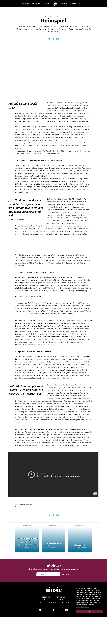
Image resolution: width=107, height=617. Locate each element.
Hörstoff (46, 3)
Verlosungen (60, 597)
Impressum (52, 603)
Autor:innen (25, 3)
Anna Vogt (50, 16)
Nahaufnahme (36, 3)
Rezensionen (46, 597)
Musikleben (63, 3)
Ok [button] (89, 611)
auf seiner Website (42, 320)
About (61, 600)
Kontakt (39, 603)
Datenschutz (66, 603)
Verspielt (73, 3)
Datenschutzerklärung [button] (83, 607)
